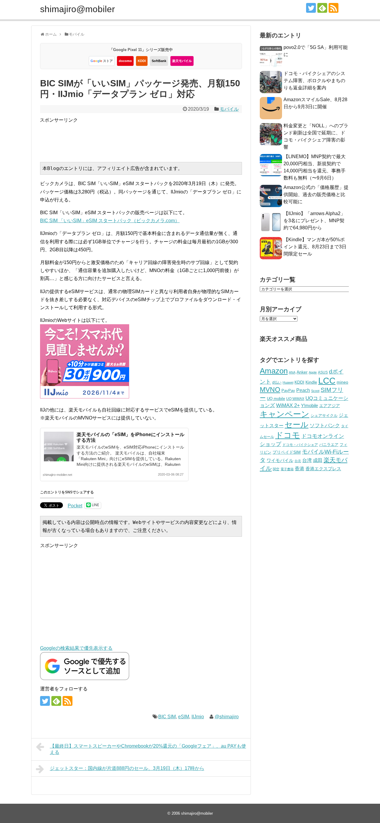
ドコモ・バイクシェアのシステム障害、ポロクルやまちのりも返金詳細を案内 (314, 80)
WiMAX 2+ (288, 405)
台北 (297, 461)
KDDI (142, 61)
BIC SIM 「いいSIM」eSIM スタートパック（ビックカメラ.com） (110, 220)
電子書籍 (287, 469)
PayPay (288, 390)
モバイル (229, 109)
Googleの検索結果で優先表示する (76, 648)
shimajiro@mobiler (77, 9)
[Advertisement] (148, 137)
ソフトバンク (325, 425)
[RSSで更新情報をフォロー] (333, 8)
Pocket (75, 505)
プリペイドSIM (287, 452)
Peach (303, 390)
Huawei (288, 382)
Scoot (315, 391)
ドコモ (287, 435)
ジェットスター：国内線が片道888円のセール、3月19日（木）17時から (127, 768)
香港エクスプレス (323, 468)
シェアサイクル (324, 415)
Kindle (311, 382)
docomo (125, 61)
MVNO (270, 389)
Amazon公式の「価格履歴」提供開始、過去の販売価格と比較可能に (316, 194)
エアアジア (329, 405)
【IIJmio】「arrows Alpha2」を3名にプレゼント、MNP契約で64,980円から (314, 220)
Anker (302, 372)
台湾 (307, 460)
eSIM (183, 716)
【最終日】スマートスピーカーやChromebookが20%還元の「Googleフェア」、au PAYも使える (148, 749)
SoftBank (159, 61)
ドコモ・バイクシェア (300, 445)
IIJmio (197, 716)
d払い (276, 382)
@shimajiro (227, 716)
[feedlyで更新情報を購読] (322, 8)
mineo (342, 382)
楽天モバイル (182, 61)
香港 (299, 468)
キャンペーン (284, 414)
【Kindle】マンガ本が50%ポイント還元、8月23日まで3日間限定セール (315, 246)
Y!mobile (309, 405)
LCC (326, 380)
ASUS (323, 372)
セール (296, 424)
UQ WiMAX (295, 399)
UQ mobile (276, 398)
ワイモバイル (280, 460)
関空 (276, 469)
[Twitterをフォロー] (311, 8)
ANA (292, 372)
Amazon (274, 371)
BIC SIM (167, 716)
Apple (313, 372)
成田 (317, 460)
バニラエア (328, 444)
